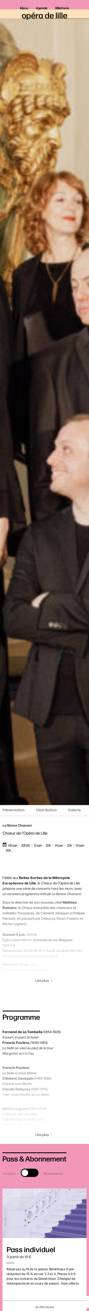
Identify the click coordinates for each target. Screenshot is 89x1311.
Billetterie (62, 8)
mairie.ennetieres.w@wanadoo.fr (33, 956)
